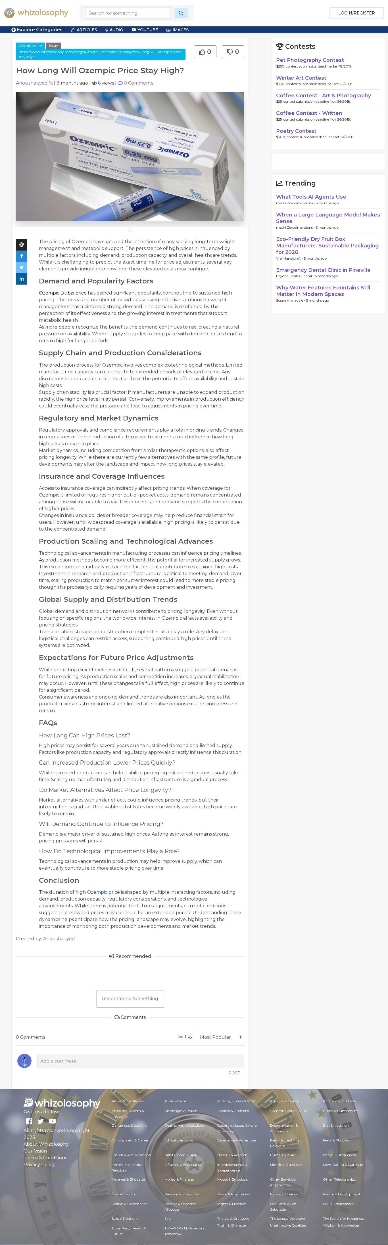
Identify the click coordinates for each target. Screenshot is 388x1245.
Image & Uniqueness (339, 1155)
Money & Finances (179, 1179)
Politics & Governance (129, 1204)
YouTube (147, 29)
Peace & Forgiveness (233, 1194)
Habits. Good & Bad (180, 1155)
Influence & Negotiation (183, 1164)
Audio (116, 29)
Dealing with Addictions (184, 1125)
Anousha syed (32, 83)
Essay (53, 45)
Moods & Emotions (232, 1179)
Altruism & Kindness (339, 1101)
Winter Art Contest (301, 78)
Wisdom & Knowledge (341, 1225)
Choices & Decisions (233, 1111)
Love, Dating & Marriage (343, 1164)
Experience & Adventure (236, 1140)
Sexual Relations (125, 1218)
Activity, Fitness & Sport (236, 1101)
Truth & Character (232, 1225)
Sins (167, 1218)
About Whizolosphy (46, 1144)
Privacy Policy (39, 1164)
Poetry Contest (296, 131)
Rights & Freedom (232, 1204)
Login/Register (356, 13)
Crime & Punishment (340, 1111)
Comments (138, 83)
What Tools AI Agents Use (311, 197)
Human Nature (282, 1155)
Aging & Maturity (284, 1101)
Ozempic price (103, 892)
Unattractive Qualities (288, 1225)
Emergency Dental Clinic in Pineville (323, 270)
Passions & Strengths (181, 1194)
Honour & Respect (232, 1155)
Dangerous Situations (129, 1125)
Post (234, 1073)
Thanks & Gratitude (233, 1218)
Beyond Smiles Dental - (295, 276)
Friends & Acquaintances (131, 1155)
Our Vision (35, 1151)
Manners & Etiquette (128, 1179)
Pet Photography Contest (310, 60)
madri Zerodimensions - (296, 203)
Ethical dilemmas (178, 1140)
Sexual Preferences (338, 1204)
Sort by (185, 1036)
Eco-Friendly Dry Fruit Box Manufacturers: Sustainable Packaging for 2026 (327, 246)
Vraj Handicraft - (290, 258)
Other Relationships (339, 1179)
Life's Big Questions (286, 1164)
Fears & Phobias (336, 1140)
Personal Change (284, 1194)
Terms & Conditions (45, 1157)
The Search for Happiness (343, 1218)
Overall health (30, 45)
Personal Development (341, 1194)
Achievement (175, 1101)
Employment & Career (130, 1140)
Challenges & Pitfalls (180, 1111)
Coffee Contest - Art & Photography (323, 95)
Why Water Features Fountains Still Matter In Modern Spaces (323, 291)
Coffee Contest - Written (309, 113)
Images (181, 29)
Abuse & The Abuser (128, 1101)
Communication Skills (288, 1111)
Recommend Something (130, 998)
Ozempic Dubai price (63, 293)
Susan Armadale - (291, 300)
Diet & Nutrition (336, 1125)
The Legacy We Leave (287, 1218)
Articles (87, 29)
